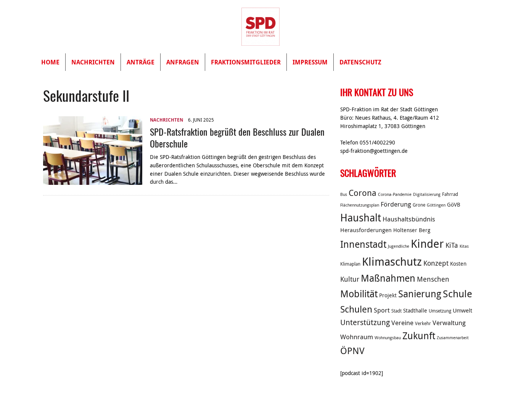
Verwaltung (449, 323)
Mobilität (359, 293)
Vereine (402, 323)
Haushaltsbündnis (409, 219)
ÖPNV (352, 351)
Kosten (458, 263)
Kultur (349, 279)
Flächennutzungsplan (359, 205)
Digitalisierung (427, 194)
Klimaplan (350, 264)
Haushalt (360, 217)
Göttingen (436, 205)
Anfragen (182, 62)
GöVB (453, 204)
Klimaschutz (392, 261)
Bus (343, 194)
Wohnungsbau (388, 337)
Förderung (396, 204)
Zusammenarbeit (453, 337)
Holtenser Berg (411, 230)
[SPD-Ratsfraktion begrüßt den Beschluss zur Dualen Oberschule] (92, 180)
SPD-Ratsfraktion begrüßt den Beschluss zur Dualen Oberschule (237, 137)
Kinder (427, 243)
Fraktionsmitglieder (246, 62)
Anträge (140, 62)
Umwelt (462, 310)
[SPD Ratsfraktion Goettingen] (260, 27)
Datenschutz (360, 62)
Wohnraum (356, 337)
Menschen (433, 279)
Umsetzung (440, 311)
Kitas (464, 246)
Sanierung (419, 293)
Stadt (396, 311)
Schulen (356, 309)
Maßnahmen (388, 278)
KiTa (451, 245)
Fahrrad (450, 194)
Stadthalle (415, 310)
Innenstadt (363, 244)
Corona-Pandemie (395, 194)
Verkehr (423, 323)
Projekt (388, 295)
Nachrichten (93, 62)
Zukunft (418, 335)
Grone (419, 205)
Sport (382, 310)
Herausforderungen (366, 230)
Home (50, 62)
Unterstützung (365, 322)
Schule (457, 293)
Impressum (310, 62)
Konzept (436, 263)
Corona (362, 192)
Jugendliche (398, 246)
